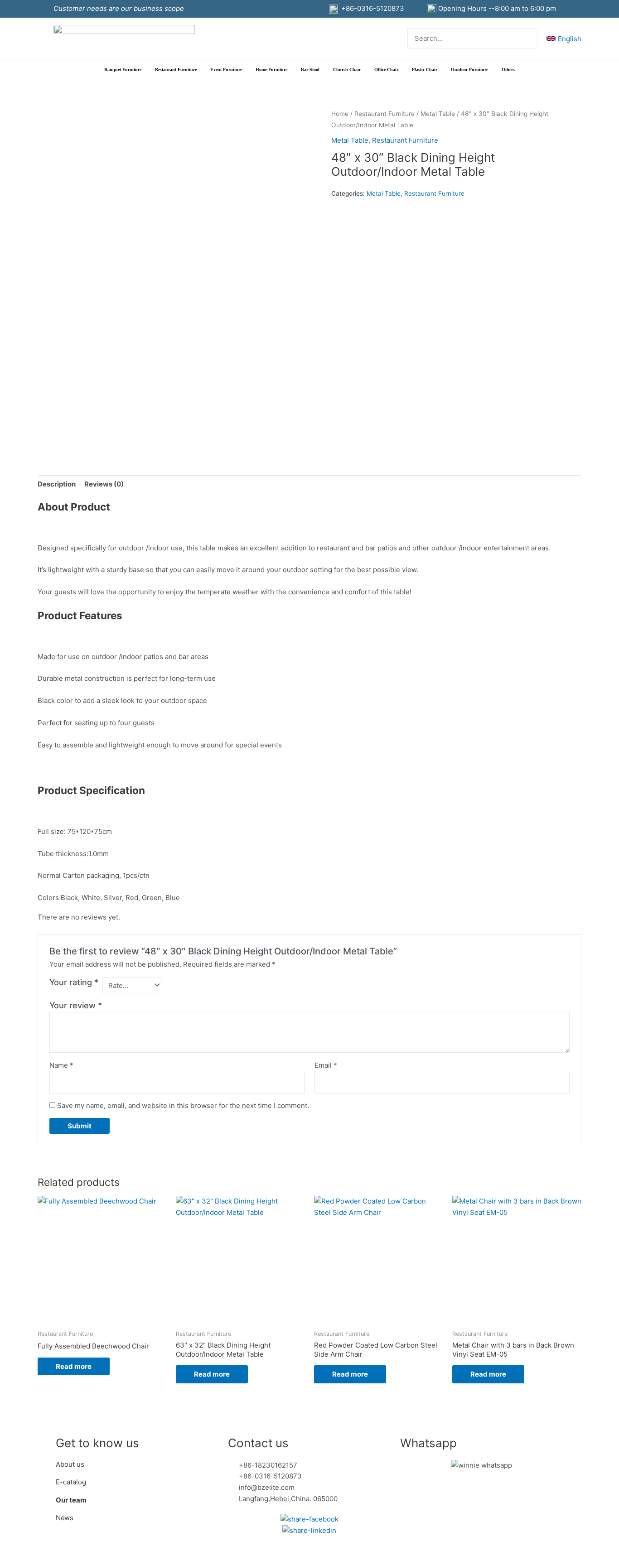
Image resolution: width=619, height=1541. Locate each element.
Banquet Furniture (122, 69)
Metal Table (438, 113)
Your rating (73, 982)
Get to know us (97, 1443)
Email (325, 1065)
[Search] (531, 38)
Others (508, 69)
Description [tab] (57, 484)
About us (71, 1464)
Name (61, 1065)
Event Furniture (226, 69)
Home (339, 113)
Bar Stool (310, 69)
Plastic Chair (424, 69)
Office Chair (386, 69)
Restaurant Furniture (176, 69)
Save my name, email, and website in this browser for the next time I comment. (183, 1105)
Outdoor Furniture (469, 69)
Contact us (258, 1443)
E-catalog (71, 1482)
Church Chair (347, 69)
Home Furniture (271, 69)
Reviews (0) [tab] (104, 484)
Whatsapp (428, 1443)
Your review (75, 1005)
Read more (74, 1366)
